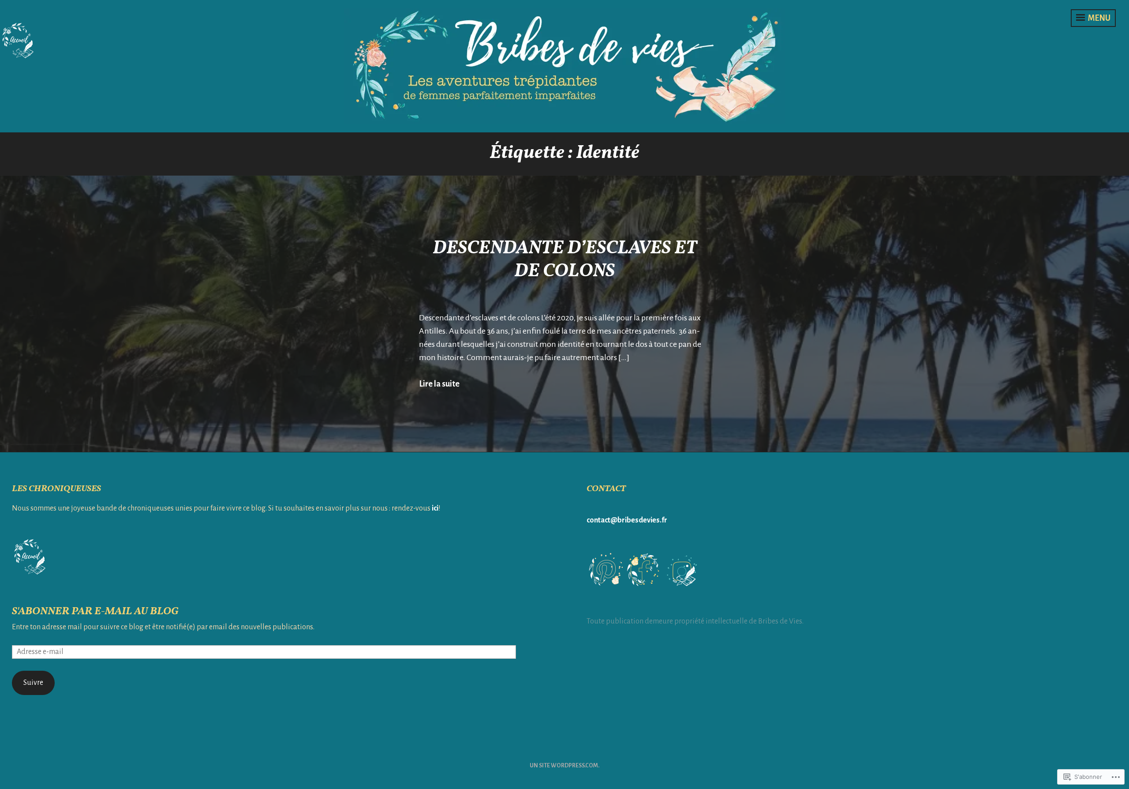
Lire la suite (439, 383)
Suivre (33, 683)
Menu (1098, 18)
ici (435, 508)
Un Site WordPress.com (564, 766)
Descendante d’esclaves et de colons (565, 260)
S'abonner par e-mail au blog (95, 611)
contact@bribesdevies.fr (627, 520)
